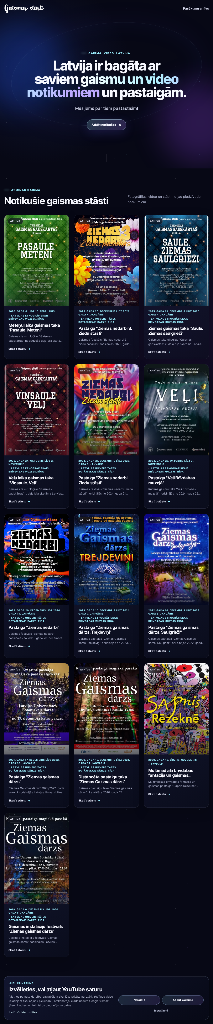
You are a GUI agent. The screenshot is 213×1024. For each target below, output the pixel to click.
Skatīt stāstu (20, 348)
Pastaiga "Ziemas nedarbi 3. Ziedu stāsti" (105, 331)
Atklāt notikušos (106, 124)
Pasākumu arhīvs (196, 8)
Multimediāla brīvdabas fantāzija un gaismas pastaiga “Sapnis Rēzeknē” (174, 775)
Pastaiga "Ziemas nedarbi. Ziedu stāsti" (103, 480)
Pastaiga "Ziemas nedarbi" (34, 627)
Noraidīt (139, 1000)
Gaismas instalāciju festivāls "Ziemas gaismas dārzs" (36, 929)
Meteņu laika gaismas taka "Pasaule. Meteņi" (34, 328)
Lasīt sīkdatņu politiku (23, 1012)
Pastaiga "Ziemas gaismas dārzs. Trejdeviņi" (103, 630)
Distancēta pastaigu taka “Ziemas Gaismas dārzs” (102, 779)
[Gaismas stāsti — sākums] (24, 8)
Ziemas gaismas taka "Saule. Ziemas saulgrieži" (175, 331)
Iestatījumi (161, 1010)
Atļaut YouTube (183, 1000)
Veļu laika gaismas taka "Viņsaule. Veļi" (31, 480)
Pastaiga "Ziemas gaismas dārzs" (34, 779)
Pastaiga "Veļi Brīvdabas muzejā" (171, 480)
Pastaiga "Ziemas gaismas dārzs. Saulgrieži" (173, 630)
